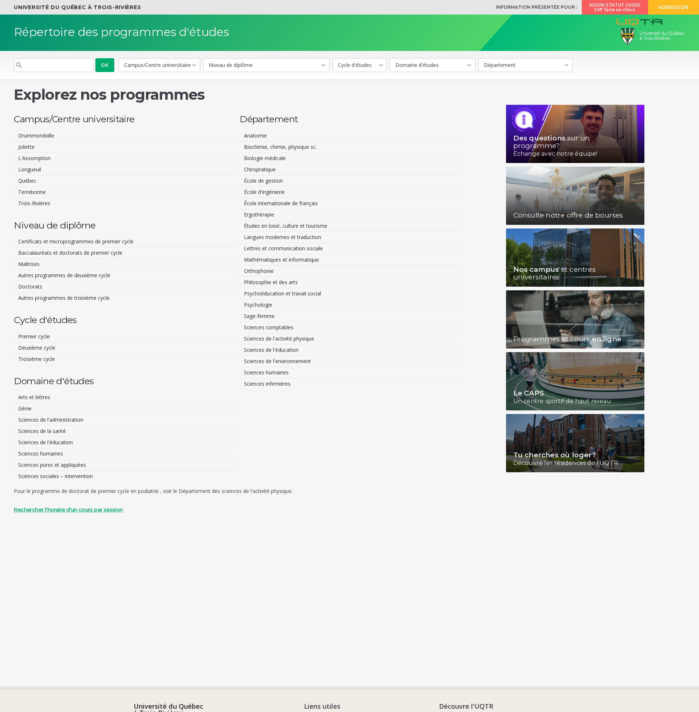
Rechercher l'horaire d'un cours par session (68, 509)
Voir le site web (575, 134)
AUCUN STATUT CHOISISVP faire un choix (615, 7)
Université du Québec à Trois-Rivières (77, 7)
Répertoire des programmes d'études (121, 32)
